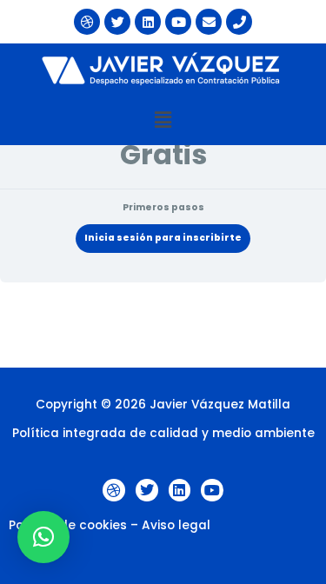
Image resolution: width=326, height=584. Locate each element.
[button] (162, 119)
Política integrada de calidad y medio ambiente (163, 433)
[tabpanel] (163, 325)
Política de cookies (68, 525)
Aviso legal (176, 525)
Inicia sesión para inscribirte (163, 237)
